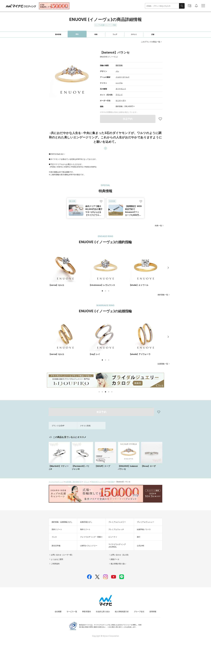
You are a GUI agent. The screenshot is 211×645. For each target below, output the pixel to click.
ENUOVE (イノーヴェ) (98, 482)
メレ (117, 71)
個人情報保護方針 (122, 611)
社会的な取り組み (103, 611)
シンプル (119, 83)
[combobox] (162, 6)
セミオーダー (121, 100)
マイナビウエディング (56, 482)
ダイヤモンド (121, 89)
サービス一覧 (72, 611)
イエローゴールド (122, 77)
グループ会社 (139, 611)
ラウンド (119, 95)
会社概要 (58, 611)
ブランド (87, 482)
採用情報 (152, 611)
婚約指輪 (119, 65)
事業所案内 (86, 611)
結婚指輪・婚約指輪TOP (73, 482)
